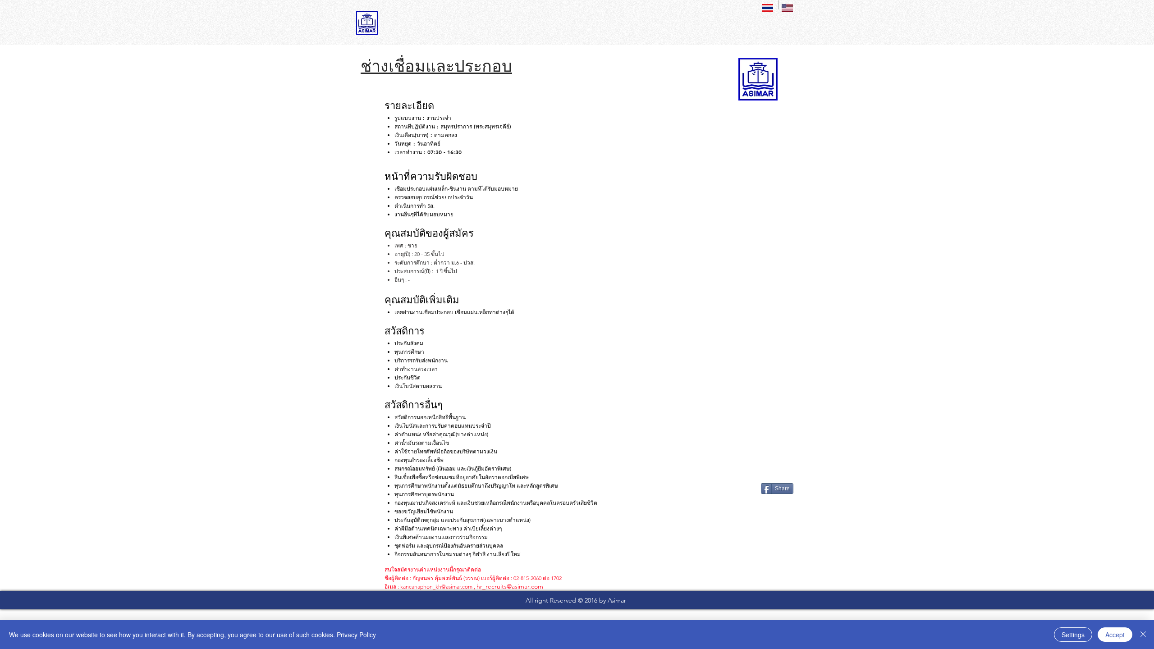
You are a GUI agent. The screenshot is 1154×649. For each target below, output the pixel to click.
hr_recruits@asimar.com (509, 586)
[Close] (1143, 634)
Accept (1115, 634)
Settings (1073, 634)
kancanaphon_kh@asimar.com (436, 586)
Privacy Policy (356, 634)
